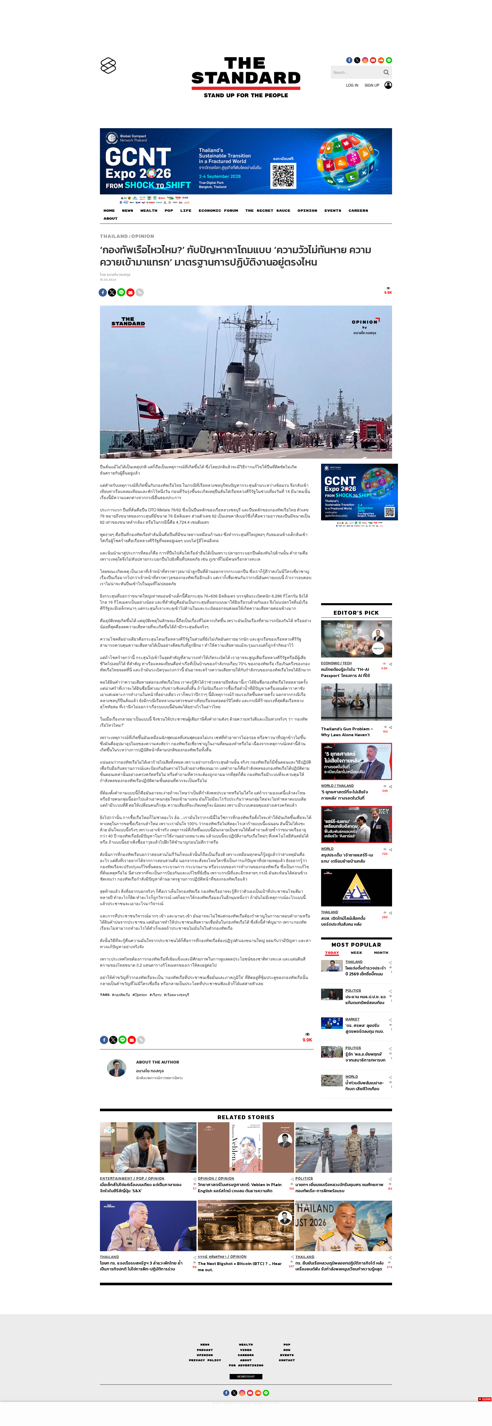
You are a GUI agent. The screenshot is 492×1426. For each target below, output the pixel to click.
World (327, 786)
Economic (330, 663)
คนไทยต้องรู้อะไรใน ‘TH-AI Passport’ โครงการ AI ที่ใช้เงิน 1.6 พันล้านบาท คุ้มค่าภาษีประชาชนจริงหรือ (347, 672)
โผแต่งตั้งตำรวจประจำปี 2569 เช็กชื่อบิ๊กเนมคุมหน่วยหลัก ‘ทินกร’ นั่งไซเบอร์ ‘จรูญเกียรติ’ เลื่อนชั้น (365, 971)
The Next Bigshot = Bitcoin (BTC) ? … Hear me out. (240, 1266)
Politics (353, 991)
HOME (109, 211)
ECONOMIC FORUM (218, 211)
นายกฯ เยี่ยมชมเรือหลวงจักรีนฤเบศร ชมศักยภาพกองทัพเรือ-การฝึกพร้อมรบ (339, 1187)
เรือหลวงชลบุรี (177, 994)
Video (246, 1350)
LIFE (185, 211)
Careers (246, 1355)
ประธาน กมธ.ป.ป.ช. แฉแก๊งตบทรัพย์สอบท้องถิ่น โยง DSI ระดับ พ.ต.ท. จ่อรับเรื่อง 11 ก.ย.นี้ (365, 999)
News (205, 1344)
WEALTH (148, 211)
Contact (287, 1360)
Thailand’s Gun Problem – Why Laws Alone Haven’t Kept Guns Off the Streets (347, 731)
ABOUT (111, 218)
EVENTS (332, 211)
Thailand (114, 236)
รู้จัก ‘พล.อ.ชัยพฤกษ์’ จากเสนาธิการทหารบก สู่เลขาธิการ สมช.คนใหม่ (365, 1057)
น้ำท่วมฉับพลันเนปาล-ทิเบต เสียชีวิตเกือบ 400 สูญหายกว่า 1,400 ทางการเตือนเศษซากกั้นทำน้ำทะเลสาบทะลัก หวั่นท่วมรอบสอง (364, 1085)
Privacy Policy (205, 1360)
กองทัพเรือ (122, 994)
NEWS (127, 211)
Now (286, 1350)
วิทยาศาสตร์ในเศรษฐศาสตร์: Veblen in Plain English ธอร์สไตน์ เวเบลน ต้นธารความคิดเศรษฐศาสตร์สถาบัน (240, 1187)
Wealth (246, 1344)
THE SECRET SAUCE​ (267, 211)
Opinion (142, 236)
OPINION (307, 211)
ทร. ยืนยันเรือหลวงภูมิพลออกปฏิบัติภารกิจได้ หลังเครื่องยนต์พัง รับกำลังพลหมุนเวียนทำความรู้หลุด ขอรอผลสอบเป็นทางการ (339, 1266)
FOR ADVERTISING (246, 1365)
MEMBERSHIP (246, 1376)
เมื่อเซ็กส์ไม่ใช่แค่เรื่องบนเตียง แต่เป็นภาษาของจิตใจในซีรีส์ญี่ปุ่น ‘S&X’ (140, 1187)
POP (169, 211)
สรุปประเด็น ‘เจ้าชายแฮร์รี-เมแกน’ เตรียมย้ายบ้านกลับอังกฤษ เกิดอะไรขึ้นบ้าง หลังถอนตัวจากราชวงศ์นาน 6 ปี (347, 858)
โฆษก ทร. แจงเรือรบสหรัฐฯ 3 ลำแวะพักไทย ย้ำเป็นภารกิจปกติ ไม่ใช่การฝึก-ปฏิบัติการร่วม (141, 1266)
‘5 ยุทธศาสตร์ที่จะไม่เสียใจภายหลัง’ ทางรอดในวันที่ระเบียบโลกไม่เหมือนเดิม (344, 795)
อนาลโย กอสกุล (118, 274)
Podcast (205, 1350)
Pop (286, 1344)
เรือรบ (156, 994)
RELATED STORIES (246, 1117)
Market (352, 1019)
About (246, 1360)
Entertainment (116, 1178)
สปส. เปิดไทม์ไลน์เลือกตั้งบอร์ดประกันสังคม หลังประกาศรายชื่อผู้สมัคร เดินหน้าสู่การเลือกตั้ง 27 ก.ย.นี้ (345, 921)
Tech (347, 663)
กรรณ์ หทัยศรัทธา (212, 1257)
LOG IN (352, 85)
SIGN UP (372, 85)
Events (287, 1355)
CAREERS (358, 211)
